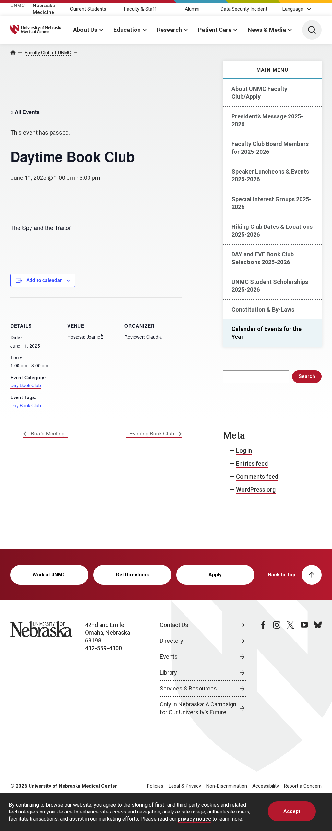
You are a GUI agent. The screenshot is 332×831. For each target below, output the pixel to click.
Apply (215, 575)
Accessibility (265, 786)
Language (292, 9)
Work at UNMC (49, 575)
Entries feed (252, 463)
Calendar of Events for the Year (266, 332)
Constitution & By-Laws (262, 309)
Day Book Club (25, 385)
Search (307, 376)
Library (168, 672)
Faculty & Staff (140, 9)
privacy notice (194, 819)
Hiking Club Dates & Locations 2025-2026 (272, 230)
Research (169, 29)
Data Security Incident (244, 9)
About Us (85, 29)
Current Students (88, 9)
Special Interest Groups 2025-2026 (271, 203)
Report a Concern (303, 786)
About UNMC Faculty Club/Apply (259, 92)
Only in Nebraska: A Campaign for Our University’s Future (198, 708)
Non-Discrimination (226, 786)
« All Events (25, 112)
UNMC (17, 5)
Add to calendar (44, 280)
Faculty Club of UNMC (48, 52)
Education (127, 29)
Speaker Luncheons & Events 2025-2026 (270, 175)
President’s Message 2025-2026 (267, 120)
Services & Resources (188, 688)
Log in (244, 450)
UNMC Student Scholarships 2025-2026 (269, 285)
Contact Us (174, 624)
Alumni (192, 9)
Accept (291, 811)
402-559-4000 (103, 648)
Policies (155, 786)
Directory (171, 640)
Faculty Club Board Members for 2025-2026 (270, 148)
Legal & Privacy (185, 786)
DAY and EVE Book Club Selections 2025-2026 (262, 258)
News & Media (267, 29)
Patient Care (214, 29)
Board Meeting (47, 433)
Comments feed (257, 476)
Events (169, 656)
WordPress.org (256, 489)
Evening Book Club (152, 433)
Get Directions (132, 575)
